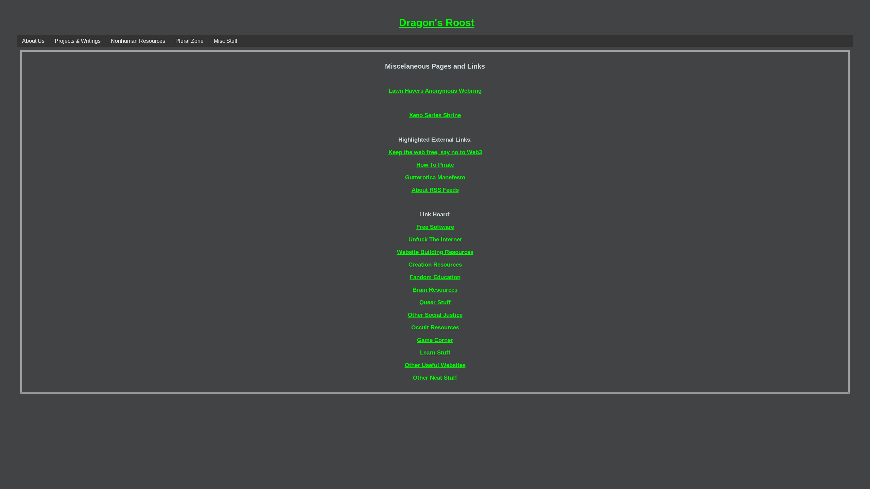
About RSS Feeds (435, 190)
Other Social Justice (435, 315)
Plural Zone (189, 41)
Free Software (435, 227)
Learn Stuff (435, 352)
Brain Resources (435, 290)
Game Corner (435, 340)
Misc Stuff (225, 41)
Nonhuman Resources (138, 41)
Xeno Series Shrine (435, 115)
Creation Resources (435, 264)
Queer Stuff (435, 302)
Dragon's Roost (436, 22)
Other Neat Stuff (435, 378)
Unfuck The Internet (435, 239)
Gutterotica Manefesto (435, 177)
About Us (33, 41)
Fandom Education (435, 277)
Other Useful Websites (435, 365)
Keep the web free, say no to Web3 (435, 152)
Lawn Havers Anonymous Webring (435, 91)
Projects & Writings (78, 41)
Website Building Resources (435, 252)
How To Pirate (435, 165)
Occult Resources (435, 327)
